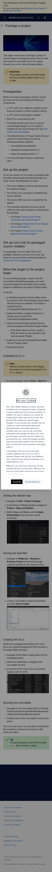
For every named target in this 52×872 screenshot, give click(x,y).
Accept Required (32, 482)
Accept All (17, 482)
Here (8, 466)
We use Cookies (26, 400)
